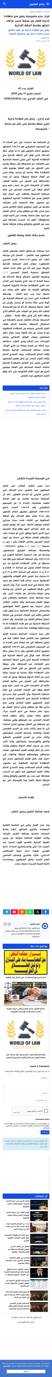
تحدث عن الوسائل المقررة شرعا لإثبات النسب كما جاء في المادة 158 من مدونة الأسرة (17, 1226)
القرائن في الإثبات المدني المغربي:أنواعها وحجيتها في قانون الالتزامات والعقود (18, 1249)
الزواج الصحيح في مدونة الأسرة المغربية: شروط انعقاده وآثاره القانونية (17, 1204)
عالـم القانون (37, 4)
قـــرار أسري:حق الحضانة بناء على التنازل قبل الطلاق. (25, 977)
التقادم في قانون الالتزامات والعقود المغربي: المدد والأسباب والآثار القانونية (17, 1260)
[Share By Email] (14, 911)
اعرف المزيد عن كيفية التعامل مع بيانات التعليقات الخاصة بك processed (26, 1145)
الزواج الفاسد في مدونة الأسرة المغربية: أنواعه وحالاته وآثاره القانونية (17, 1215)
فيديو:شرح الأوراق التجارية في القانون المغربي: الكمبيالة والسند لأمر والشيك (17, 1283)
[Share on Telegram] (7, 911)
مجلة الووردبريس (23, 1322)
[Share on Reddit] (22, 911)
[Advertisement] (26, 447)
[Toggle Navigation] (48, 4)
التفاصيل (6, 1366)
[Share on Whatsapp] (30, 911)
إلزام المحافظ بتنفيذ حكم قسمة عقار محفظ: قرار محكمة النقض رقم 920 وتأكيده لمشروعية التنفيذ (26, 1056)
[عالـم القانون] (45, 926)
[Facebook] (9, 924)
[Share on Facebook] (46, 911)
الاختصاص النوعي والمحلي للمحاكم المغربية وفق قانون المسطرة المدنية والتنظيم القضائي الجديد (18, 1307)
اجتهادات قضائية (36, 11)
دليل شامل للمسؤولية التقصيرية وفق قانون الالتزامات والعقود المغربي (17, 1238)
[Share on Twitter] (38, 911)
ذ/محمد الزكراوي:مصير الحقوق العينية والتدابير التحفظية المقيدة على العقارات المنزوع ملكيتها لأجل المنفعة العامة (16, 1273)
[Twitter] (5, 924)
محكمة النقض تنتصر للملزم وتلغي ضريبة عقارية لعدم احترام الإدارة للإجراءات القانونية (26, 1010)
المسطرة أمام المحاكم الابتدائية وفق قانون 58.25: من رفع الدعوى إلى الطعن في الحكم (16, 1295)
